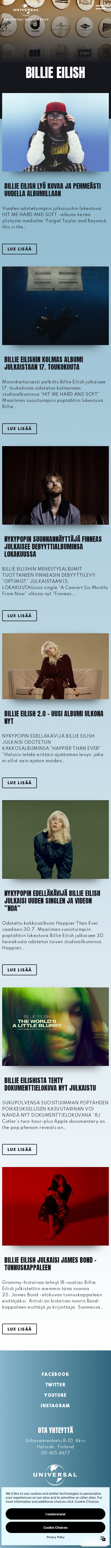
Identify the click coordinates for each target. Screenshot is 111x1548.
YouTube (55, 1396)
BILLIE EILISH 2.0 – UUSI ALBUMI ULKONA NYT (53, 717)
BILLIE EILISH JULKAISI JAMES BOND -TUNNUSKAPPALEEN (50, 1263)
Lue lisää (20, 249)
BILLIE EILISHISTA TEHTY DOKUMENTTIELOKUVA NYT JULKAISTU (50, 1084)
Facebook (55, 1375)
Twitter (56, 1385)
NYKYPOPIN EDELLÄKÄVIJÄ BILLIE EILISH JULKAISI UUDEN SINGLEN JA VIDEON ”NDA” (52, 901)
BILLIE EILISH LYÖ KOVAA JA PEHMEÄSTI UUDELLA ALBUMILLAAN (52, 189)
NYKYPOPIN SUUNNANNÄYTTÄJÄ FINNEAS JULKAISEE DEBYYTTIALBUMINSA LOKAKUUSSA (53, 546)
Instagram (55, 1406)
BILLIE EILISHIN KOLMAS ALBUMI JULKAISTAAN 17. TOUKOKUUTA (43, 363)
